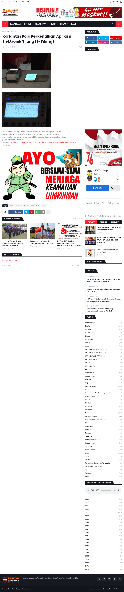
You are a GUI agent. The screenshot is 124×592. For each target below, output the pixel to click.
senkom (103, 436)
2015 (103, 536)
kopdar (103, 383)
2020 (103, 519)
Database (103, 333)
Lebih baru (8, 265)
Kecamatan (103, 376)
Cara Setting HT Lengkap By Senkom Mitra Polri (109, 228)
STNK (37, 206)
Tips (103, 470)
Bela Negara (103, 322)
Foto (103, 346)
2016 (103, 532)
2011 (103, 549)
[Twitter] (26, 212)
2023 (103, 509)
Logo (103, 389)
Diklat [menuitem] (63, 24)
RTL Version (31, 2)
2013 (103, 542)
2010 (103, 552)
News (26, 206)
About (11, 2)
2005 (103, 556)
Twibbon (103, 473)
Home (4, 2)
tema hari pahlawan (103, 466)
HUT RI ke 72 (103, 366)
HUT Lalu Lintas (103, 359)
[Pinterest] (31, 212)
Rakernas (103, 426)
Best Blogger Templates (21, 589)
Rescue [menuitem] (27, 24)
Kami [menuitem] (73, 24)
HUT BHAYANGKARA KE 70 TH (103, 349)
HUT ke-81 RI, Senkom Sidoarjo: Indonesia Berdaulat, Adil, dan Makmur (69, 243)
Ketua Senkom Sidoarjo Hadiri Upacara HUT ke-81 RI (41, 242)
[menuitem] (5, 24)
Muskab (103, 403)
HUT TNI (103, 369)
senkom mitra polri (103, 439)
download (103, 339)
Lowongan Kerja (103, 396)
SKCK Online (103, 450)
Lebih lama (76, 265)
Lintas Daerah (103, 386)
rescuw (103, 433)
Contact (106, 589)
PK (103, 423)
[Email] (42, 212)
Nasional (19, 206)
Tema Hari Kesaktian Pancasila (103, 463)
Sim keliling (103, 446)
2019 (103, 522)
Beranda (5, 31)
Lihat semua (77, 219)
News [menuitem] (52, 24)
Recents (103, 222)
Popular (91, 222)
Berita (13, 31)
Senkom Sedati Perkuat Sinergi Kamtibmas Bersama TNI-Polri (100, 310)
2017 (103, 529)
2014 (103, 539)
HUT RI (103, 363)
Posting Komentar (9, 260)
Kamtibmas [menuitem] (15, 24)
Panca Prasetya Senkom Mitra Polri (107, 251)
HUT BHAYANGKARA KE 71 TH (103, 353)
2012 (103, 546)
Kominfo (103, 379)
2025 (103, 502)
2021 (103, 516)
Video (103, 476)
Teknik (44, 206)
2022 (103, 512)
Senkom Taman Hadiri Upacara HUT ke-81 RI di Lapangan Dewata (12, 243)
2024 (103, 506)
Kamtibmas (103, 373)
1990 (103, 562)
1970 (103, 569)
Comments (115, 222)
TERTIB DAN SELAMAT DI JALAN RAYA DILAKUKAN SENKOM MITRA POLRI (109, 240)
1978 (103, 566)
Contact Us (20, 2)
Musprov (103, 406)
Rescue (103, 429)
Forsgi (103, 343)
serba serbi (103, 443)
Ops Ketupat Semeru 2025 (103, 419)
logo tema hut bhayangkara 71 (103, 393)
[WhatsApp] (37, 212)
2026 (103, 499)
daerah (103, 329)
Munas (103, 399)
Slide (32, 206)
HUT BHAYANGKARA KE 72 (103, 356)
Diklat (103, 336)
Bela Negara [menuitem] (40, 24)
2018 (103, 526)
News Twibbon (103, 416)
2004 (103, 559)
